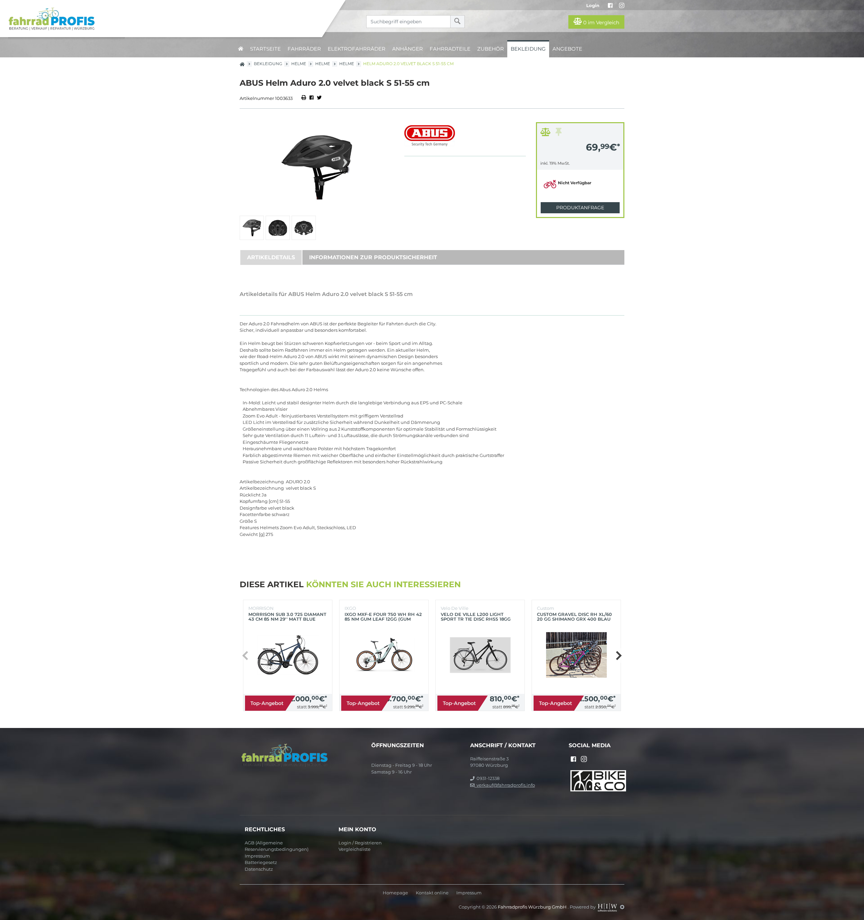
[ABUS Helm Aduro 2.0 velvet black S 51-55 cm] (317, 167)
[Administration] (622, 907)
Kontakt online (432, 893)
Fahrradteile (450, 49)
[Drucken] (304, 98)
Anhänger (407, 49)
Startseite (265, 49)
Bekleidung (528, 49)
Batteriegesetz (261, 862)
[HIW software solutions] (608, 907)
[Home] (166, 18)
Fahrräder (304, 49)
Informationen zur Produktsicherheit (373, 257)
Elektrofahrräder (356, 49)
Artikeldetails (271, 257)
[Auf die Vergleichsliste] (546, 134)
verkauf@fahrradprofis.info (505, 785)
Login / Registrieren (360, 842)
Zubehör (490, 49)
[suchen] (457, 21)
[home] (241, 48)
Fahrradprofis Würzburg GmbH (533, 907)
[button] (618, 655)
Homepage (395, 893)
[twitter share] (319, 98)
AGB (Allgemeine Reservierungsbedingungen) (276, 846)
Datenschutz (259, 869)
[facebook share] (311, 98)
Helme (298, 63)
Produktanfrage (580, 208)
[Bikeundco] (598, 780)
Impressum (257, 856)
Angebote (567, 49)
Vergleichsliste (355, 849)
